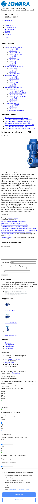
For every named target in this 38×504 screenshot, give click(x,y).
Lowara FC (12, 101)
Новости (7, 32)
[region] (19, 486)
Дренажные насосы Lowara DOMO (12, 223)
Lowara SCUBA (14, 105)
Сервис (7, 31)
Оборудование (13, 218)
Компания (8, 343)
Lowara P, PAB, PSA (15, 54)
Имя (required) (5, 262)
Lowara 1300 (13, 77)
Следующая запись (7, 237)
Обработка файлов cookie (13, 295)
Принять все (19, 494)
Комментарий (6, 246)
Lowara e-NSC (13, 49)
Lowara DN (12, 86)
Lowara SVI (12, 72)
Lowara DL (12, 84)
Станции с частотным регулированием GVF (19, 125)
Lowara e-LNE (13, 89)
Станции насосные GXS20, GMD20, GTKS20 (20, 128)
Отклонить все (19, 500)
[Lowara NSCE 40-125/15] (8, 307)
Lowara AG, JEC (14, 59)
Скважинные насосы (12, 103)
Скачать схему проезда (12, 359)
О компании (9, 25)
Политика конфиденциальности (15, 291)
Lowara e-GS (13, 107)
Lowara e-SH (13, 51)
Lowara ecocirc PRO (15, 94)
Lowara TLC (13, 98)
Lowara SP (12, 65)
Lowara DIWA (13, 82)
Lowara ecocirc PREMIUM (17, 93)
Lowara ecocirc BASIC (16, 91)
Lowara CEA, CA (14, 52)
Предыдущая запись (8, 233)
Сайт (2, 271)
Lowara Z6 (12, 108)
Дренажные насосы (11, 75)
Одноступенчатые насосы (13, 47)
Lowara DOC (13, 80)
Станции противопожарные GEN (16, 126)
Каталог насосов (10, 27)
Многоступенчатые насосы (14, 66)
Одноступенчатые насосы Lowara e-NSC (14, 225)
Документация (9, 29)
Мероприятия (9, 345)
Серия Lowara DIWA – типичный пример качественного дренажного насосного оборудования (18, 227)
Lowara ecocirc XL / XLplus (17, 96)
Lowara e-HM (13, 70)
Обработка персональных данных (16, 293)
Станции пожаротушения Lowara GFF (17, 121)
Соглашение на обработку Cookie (19, 489)
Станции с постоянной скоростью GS (17, 123)
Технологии (9, 348)
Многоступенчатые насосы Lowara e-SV (14, 221)
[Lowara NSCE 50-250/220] (8, 319)
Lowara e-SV (13, 68)
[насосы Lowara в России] (15, 6)
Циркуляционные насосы (13, 87)
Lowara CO (12, 58)
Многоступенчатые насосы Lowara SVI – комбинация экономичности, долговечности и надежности (19, 231)
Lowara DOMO (14, 79)
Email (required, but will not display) (12, 266)
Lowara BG (12, 56)
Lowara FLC (13, 100)
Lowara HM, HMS (14, 73)
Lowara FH (12, 61)
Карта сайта (16, 373)
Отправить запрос (7, 20)
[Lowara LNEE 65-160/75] (8, 331)
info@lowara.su (10, 362)
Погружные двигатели (16, 110)
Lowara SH (12, 63)
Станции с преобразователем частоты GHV (19, 119)
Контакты (8, 34)
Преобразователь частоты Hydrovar (16, 118)
